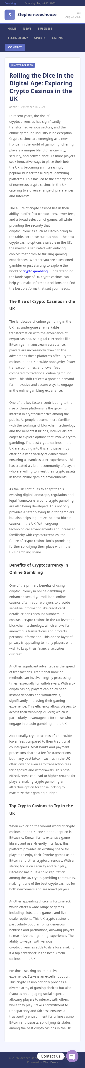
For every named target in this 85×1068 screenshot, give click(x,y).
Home (12, 29)
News (27, 29)
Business (45, 29)
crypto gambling (35, 271)
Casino (57, 38)
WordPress (50, 1062)
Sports (40, 38)
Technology (18, 38)
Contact (15, 47)
